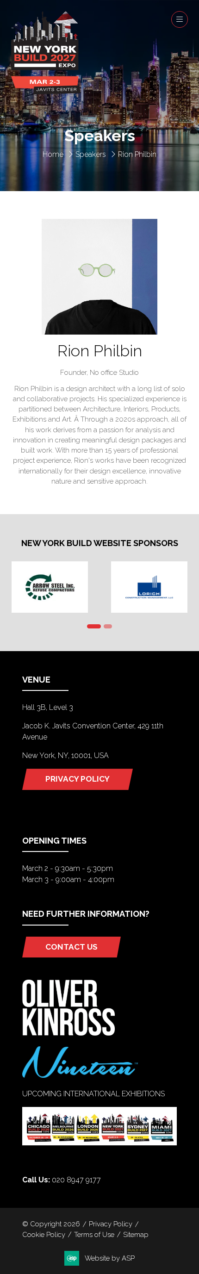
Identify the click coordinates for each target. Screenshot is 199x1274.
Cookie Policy (43, 1234)
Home (53, 154)
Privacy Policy (110, 1224)
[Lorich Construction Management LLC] (149, 587)
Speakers (90, 154)
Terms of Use (94, 1234)
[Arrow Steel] (50, 587)
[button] (179, 19)
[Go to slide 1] (94, 626)
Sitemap (136, 1234)
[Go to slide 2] (108, 626)
